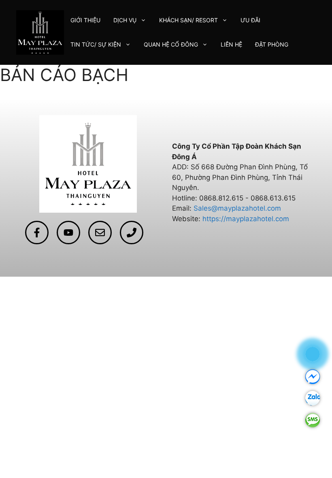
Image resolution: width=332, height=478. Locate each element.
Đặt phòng (271, 44)
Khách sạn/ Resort (188, 20)
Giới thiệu (85, 20)
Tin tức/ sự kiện (95, 44)
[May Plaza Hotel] (40, 32)
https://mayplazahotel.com (245, 219)
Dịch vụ (124, 20)
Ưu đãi (250, 20)
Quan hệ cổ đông (171, 44)
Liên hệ (231, 44)
